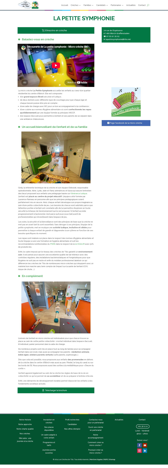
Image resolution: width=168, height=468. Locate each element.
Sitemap (112, 459)
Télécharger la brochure (56, 390)
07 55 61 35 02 (112, 36)
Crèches (74, 5)
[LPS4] (56, 183)
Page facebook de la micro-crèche (126, 123)
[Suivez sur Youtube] (145, 445)
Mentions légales (96, 459)
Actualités (131, 5)
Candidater (72, 424)
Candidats (101, 5)
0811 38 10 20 (143, 426)
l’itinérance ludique (79, 193)
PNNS (52, 244)
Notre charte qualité (25, 429)
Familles (87, 5)
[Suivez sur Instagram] (139, 450)
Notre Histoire (25, 420)
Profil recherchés (72, 420)
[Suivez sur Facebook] (139, 445)
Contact (142, 5)
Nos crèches (25, 434)
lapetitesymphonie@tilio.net (118, 39)
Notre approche (25, 424)
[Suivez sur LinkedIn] (145, 450)
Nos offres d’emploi (72, 429)
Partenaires (116, 5)
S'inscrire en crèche (56, 30)
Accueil (64, 5)
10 (65, 178)
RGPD (106, 459)
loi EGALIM (80, 244)
